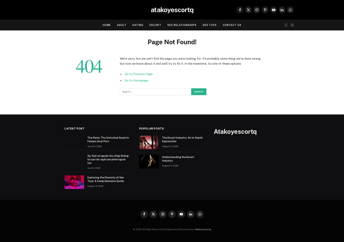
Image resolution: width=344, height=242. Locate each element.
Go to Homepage (136, 80)
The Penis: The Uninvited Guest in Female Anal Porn (108, 139)
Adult (121, 25)
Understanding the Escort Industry (178, 159)
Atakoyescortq (203, 229)
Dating (137, 25)
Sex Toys (210, 25)
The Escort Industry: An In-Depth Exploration (182, 139)
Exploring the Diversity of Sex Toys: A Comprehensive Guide (105, 179)
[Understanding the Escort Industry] (149, 162)
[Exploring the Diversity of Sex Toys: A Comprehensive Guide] (74, 182)
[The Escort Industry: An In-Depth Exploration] (149, 142)
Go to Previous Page (139, 74)
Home (107, 25)
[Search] (292, 25)
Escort (155, 25)
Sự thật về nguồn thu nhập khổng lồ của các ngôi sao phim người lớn (108, 159)
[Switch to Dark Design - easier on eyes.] (286, 25)
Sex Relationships (182, 25)
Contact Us (232, 25)
